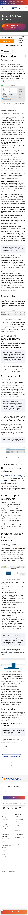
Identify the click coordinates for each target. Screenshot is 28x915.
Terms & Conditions (6, 864)
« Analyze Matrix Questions (11, 756)
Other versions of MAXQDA (14, 45)
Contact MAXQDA (19, 837)
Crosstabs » (6, 764)
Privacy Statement (6, 867)
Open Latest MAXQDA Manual (13, 27)
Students (4, 822)
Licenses (4, 814)
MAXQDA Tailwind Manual (19, 820)
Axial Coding (5, 848)
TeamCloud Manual (21, 41)
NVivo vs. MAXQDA (4, 851)
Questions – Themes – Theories (12, 475)
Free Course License (5, 827)
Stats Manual (7, 41)
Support (17, 844)
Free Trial (15, 912)
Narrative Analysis (6, 845)
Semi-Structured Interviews (6, 842)
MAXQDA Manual (7, 37)
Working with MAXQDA (5, 835)
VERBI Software (19, 834)
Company (17, 842)
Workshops (18, 826)
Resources (18, 814)
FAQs (16, 828)
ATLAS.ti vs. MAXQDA (5, 855)
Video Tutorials (19, 823)
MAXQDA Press (19, 831)
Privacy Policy (21, 803)
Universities (5, 819)
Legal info (14, 867)
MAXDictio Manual (21, 37)
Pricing (4, 817)
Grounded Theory (6, 839)
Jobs (16, 839)
